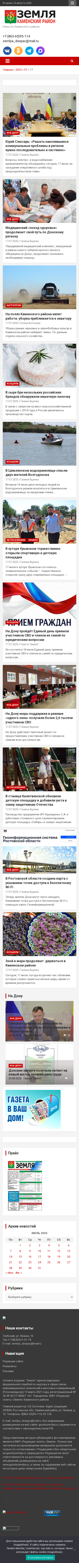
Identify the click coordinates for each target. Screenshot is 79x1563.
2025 (18, 69)
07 (25, 69)
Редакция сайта (13, 1361)
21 (10, 1262)
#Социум (12, 383)
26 (58, 1262)
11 (48, 1251)
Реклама (8, 1371)
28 (10, 1268)
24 (39, 1262)
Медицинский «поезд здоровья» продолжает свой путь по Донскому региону (35, 232)
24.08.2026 (15, 1078)
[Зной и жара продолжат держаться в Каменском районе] (39, 934)
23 (29, 1262)
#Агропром (14, 305)
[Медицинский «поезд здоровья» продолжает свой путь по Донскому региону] (39, 201)
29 (20, 1268)
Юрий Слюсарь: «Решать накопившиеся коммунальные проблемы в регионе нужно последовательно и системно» (37, 146)
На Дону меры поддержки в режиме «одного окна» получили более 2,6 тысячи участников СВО (39, 718)
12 (58, 1251)
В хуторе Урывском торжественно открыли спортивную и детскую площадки (33, 553)
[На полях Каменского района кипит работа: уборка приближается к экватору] (39, 287)
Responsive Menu (72, 3)
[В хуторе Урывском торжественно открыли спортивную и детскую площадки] (39, 522)
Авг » (18, 1272)
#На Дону (13, 133)
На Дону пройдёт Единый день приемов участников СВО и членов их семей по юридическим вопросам (37, 635)
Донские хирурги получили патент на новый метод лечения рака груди (38, 1072)
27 (68, 1262)
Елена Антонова (30, 323)
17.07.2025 (12, 154)
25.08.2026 (15, 1035)
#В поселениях (16, 540)
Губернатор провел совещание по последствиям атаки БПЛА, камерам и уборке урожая (39, 1027)
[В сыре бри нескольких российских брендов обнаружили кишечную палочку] (39, 366)
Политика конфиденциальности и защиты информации (38, 1477)
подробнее (21, 1544)
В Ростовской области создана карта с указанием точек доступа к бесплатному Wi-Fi (38, 883)
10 (39, 1251)
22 (20, 1262)
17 (39, 1256)
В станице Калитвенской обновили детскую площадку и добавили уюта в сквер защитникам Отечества (36, 800)
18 (48, 1256)
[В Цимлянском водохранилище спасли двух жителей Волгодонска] (39, 444)
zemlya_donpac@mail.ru (21, 41)
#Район (33, 540)
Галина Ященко (30, 154)
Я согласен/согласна (40, 1557)
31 (39, 1268)
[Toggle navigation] (7, 61)
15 (20, 1256)
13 (68, 1251)
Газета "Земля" (30, 644)
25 (48, 1262)
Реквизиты (10, 1366)
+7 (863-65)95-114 (16, 36)
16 (29, 1256)
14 (10, 1256)
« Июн (9, 1272)
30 (29, 1268)
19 (58, 1256)
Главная (8, 69)
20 (68, 1256)
